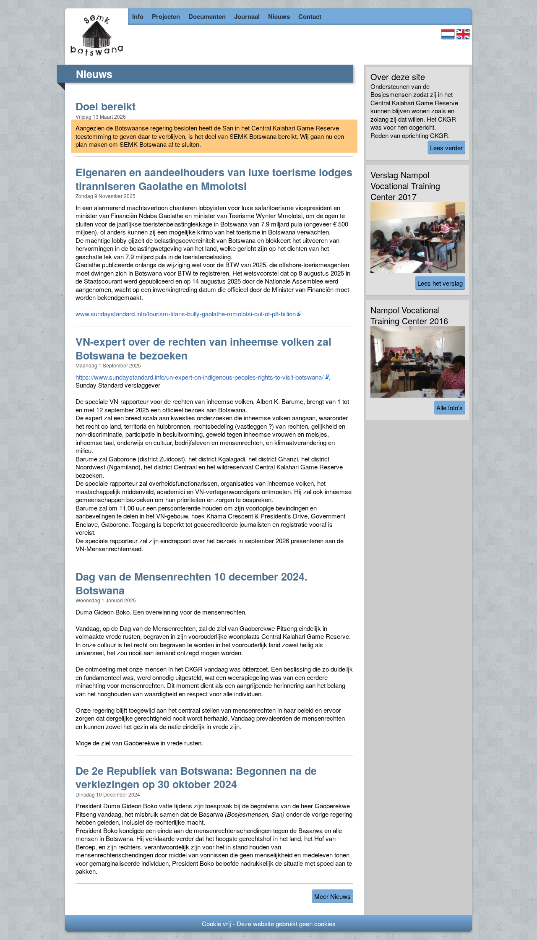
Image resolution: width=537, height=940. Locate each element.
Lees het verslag (440, 283)
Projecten (166, 16)
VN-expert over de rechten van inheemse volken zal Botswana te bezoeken (203, 348)
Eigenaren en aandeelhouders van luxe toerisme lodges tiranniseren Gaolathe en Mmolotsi (214, 179)
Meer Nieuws (332, 896)
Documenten (207, 16)
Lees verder (446, 147)
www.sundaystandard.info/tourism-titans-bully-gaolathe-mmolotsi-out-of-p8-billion (186, 313)
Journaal (247, 16)
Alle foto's (449, 407)
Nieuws (279, 16)
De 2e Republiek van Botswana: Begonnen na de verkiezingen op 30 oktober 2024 (196, 777)
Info (137, 16)
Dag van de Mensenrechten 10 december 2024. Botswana (192, 583)
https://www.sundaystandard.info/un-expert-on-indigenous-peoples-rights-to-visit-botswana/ (199, 376)
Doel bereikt (106, 106)
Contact (309, 16)
